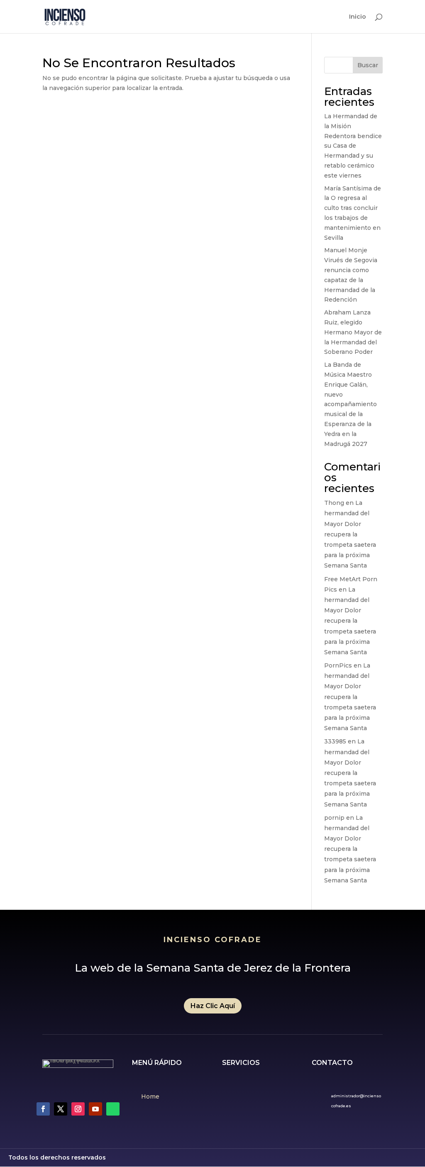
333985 (335, 741)
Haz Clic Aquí (213, 1006)
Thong (334, 503)
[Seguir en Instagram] (78, 1109)
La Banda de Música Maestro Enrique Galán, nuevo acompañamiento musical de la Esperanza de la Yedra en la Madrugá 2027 (350, 404)
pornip (334, 817)
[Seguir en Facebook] (43, 1109)
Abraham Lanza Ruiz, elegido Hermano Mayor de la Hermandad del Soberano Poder (353, 332)
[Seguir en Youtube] (95, 1109)
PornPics (338, 665)
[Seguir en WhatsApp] (113, 1109)
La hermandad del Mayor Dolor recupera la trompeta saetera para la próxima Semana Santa (350, 534)
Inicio (357, 17)
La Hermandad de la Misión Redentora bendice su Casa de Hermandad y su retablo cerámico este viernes (353, 145)
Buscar (367, 65)
